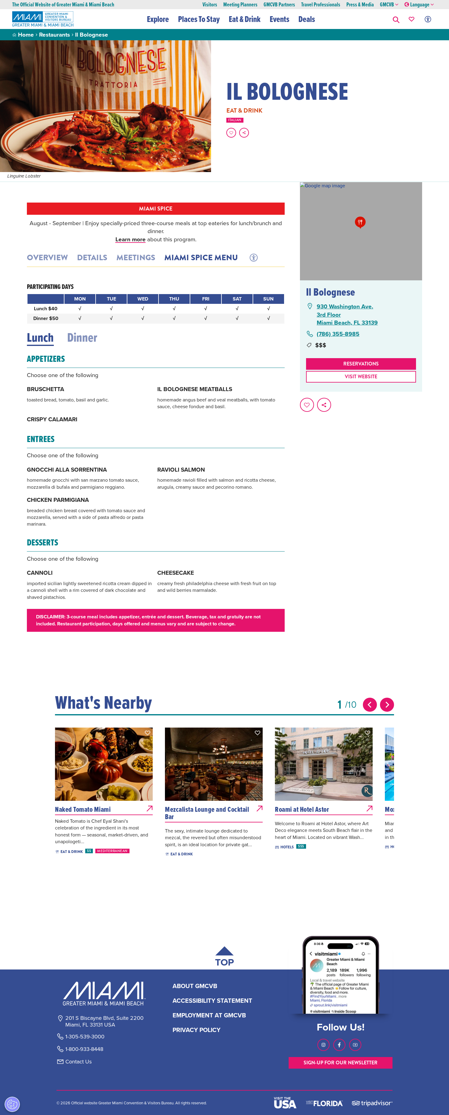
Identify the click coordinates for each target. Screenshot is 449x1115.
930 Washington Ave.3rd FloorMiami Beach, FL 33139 (347, 314)
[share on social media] (244, 133)
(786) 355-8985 (338, 334)
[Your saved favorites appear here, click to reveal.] (411, 19)
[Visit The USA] (285, 1103)
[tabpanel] (156, 457)
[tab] (253, 257)
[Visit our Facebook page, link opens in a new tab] (339, 1045)
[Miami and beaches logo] (104, 993)
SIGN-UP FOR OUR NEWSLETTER (341, 1062)
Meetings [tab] (135, 257)
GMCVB (387, 5)
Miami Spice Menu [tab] (201, 257)
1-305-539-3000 (84, 1036)
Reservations (361, 363)
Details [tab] (92, 257)
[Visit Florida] (324, 1102)
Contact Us (78, 1061)
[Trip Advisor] (372, 1102)
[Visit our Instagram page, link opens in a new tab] (323, 1045)
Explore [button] (158, 19)
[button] (396, 19)
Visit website (361, 376)
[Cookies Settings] (12, 1104)
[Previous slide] (370, 705)
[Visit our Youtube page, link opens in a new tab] (355, 1045)
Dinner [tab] (82, 337)
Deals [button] (306, 19)
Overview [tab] (47, 257)
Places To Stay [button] (199, 19)
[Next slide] (387, 705)
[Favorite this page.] (231, 133)
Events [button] (279, 19)
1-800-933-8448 (84, 1049)
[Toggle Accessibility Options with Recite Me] (428, 19)
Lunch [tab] (40, 337)
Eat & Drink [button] (245, 19)
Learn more (130, 239)
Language (419, 5)
